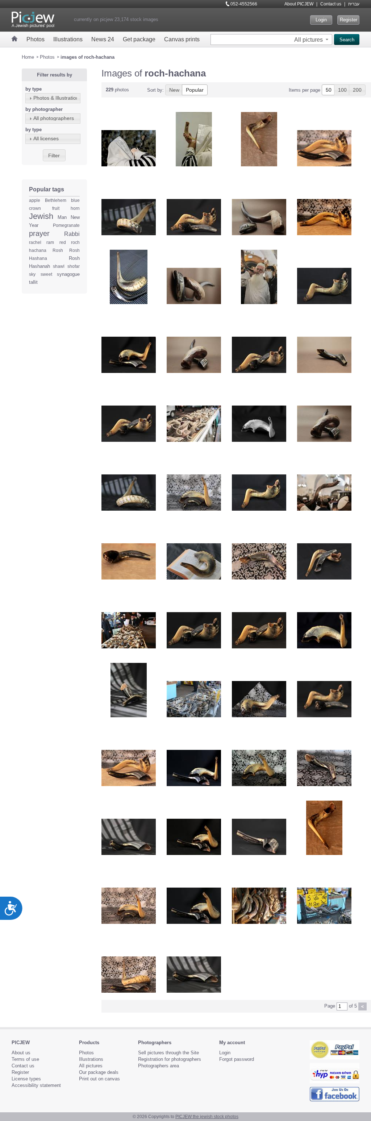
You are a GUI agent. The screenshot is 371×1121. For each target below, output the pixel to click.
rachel (35, 242)
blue (75, 200)
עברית (353, 4)
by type (33, 89)
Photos (35, 39)
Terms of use (25, 1059)
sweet (46, 274)
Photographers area (158, 1065)
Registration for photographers (169, 1059)
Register (348, 19)
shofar (73, 266)
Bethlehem (55, 200)
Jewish (41, 216)
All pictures (91, 1065)
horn (75, 208)
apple (34, 200)
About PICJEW (298, 4)
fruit (55, 208)
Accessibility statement (36, 1085)
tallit (33, 282)
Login (321, 19)
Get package (139, 39)
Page (329, 1006)
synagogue (68, 274)
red (62, 242)
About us (21, 1052)
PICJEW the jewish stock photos (206, 1116)
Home (28, 57)
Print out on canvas (99, 1078)
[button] (312, 39)
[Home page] (15, 38)
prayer (39, 233)
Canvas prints (182, 39)
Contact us (330, 4)
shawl (58, 266)
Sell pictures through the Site (168, 1052)
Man (62, 217)
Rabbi (72, 234)
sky (32, 274)
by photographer (44, 109)
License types (26, 1078)
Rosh (58, 250)
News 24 (102, 39)
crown (35, 208)
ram (50, 242)
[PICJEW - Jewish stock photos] (33, 20)
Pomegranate (66, 225)
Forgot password (236, 1059)
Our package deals (98, 1072)
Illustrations (68, 39)
